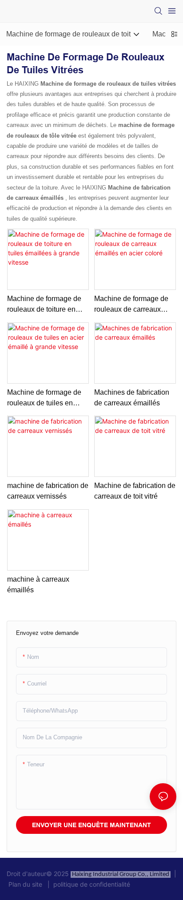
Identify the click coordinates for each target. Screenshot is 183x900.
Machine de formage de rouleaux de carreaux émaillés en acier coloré (131, 305)
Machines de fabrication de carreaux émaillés (131, 398)
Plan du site (26, 884)
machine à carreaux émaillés (38, 584)
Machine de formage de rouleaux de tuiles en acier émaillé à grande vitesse (44, 398)
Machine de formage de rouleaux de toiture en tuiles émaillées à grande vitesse (46, 305)
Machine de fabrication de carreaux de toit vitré (134, 491)
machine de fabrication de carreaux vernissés (47, 491)
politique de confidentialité (90, 884)
